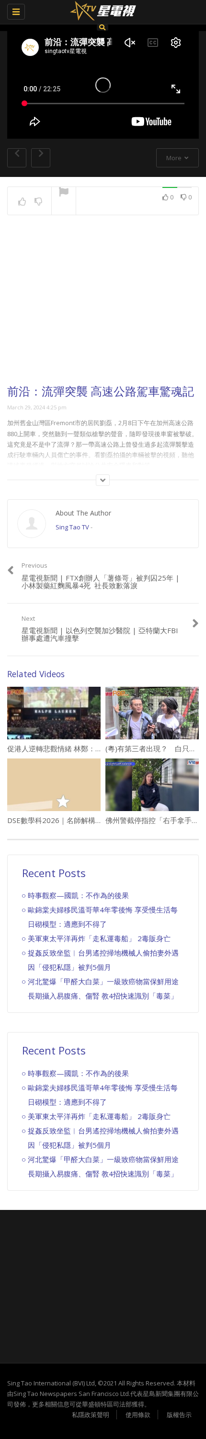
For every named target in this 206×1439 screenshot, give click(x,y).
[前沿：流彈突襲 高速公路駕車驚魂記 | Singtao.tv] (100, 12)
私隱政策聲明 (90, 1414)
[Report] (64, 192)
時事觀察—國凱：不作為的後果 (78, 895)
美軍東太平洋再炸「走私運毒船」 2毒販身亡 (99, 938)
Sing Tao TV (72, 527)
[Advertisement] (103, 308)
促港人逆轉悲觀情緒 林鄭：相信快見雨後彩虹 (80, 748)
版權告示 (179, 1414)
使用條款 (138, 1414)
